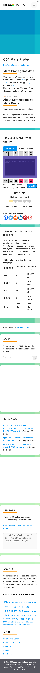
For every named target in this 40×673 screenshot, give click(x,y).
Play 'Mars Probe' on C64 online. (16, 65)
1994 (23, 615)
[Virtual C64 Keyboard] (16, 181)
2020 (11, 625)
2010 (29, 622)
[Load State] (31, 153)
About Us (7, 646)
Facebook (7, 654)
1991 (6, 615)
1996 (34, 616)
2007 (19, 622)
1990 (33, 611)
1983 (12, 607)
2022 (19, 625)
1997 (5, 619)
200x (16, 603)
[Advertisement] (20, 32)
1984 (19, 607)
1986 (6, 611)
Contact (6, 650)
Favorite (9, 148)
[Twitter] (10, 217)
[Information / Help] (5, 181)
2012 (4, 625)
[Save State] (26, 153)
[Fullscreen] (5, 153)
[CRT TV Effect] (10, 153)
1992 (12, 615)
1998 (10, 619)
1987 (13, 611)
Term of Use (25, 667)
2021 (15, 625)
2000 (20, 619)
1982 (6, 607)
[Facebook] (6, 217)
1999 (15, 619)
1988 (20, 611)
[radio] (11, 201)
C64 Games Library (11, 639)
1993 (18, 615)
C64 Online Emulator (11, 642)
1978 (20, 603)
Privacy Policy (15, 667)
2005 (12, 622)
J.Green (6, 82)
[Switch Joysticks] (26, 181)
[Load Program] (10, 181)
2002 (30, 619)
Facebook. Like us (24, 327)
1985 (27, 607)
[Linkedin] (20, 217)
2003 (5, 622)
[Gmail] (30, 217)
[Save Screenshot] (16, 153)
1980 (29, 602)
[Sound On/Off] (21, 153)
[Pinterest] (25, 217)
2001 (25, 619)
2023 (23, 625)
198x (13, 603)
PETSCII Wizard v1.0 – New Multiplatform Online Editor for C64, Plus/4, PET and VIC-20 (18, 428)
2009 (26, 622)
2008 (23, 622)
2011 (32, 622)
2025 (29, 625)
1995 (28, 615)
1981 (34, 603)
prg (28, 82)
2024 (26, 625)
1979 (25, 603)
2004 (9, 622)
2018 (8, 625)
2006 (16, 622)
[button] (38, 2)
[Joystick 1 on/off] (21, 181)
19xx (24, 80)
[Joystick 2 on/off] (31, 181)
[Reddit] (15, 217)
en (14, 85)
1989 (27, 611)
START (32, 186)
